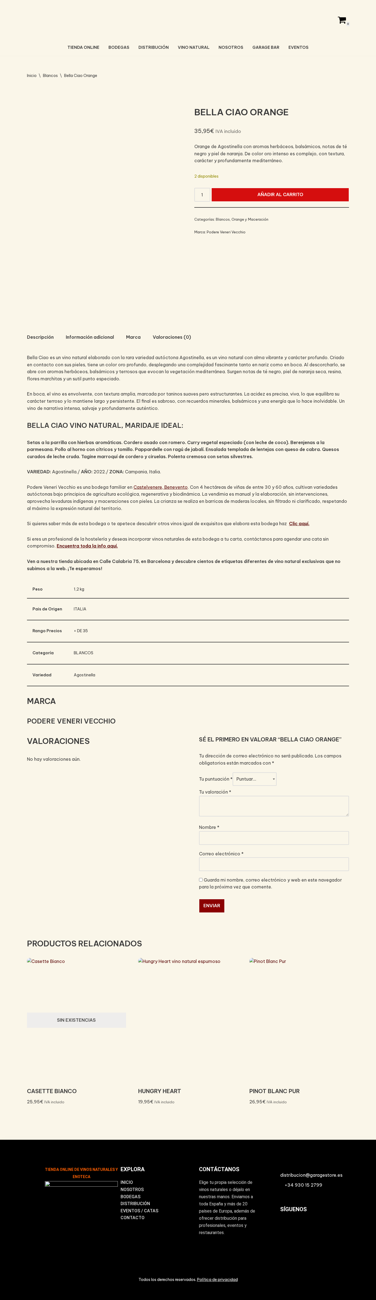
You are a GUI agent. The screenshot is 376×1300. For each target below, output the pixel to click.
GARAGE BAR (265, 47)
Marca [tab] (133, 337)
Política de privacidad (217, 1279)
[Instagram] (287, 1228)
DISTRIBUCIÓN (153, 47)
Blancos (50, 75)
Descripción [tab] (40, 337)
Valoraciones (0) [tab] (172, 337)
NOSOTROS (231, 47)
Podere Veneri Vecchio (226, 232)
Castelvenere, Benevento (160, 487)
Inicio (32, 75)
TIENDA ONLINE (83, 47)
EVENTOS (298, 47)
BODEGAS (118, 47)
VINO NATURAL (193, 47)
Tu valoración (215, 792)
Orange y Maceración (249, 219)
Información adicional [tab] (90, 337)
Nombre (209, 827)
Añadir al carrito (280, 194)
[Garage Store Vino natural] (188, 19)
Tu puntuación (216, 779)
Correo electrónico (221, 853)
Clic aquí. (299, 523)
